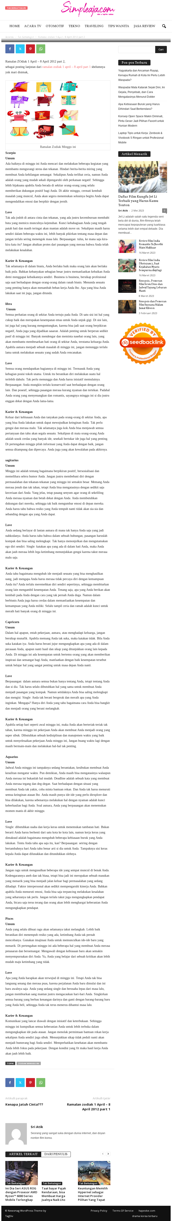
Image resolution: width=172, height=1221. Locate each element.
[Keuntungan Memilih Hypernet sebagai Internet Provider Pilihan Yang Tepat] (94, 1173)
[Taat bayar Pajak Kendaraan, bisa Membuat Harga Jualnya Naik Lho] (58, 1173)
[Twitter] (20, 48)
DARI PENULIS (55, 1154)
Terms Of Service (122, 1210)
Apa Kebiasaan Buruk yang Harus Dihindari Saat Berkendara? (139, 106)
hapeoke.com (147, 1210)
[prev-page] (103, 1154)
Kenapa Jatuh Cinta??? (24, 1104)
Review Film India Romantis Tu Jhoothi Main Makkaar (151, 244)
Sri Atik (19, 36)
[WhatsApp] (40, 48)
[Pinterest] (30, 48)
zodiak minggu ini (28, 1063)
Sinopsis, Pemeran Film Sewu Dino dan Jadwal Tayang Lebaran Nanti (153, 286)
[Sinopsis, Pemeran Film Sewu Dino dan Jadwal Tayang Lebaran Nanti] (127, 286)
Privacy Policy (99, 1210)
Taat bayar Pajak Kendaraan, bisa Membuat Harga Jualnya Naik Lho (54, 1194)
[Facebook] (9, 48)
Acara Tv (32, 26)
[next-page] (108, 1154)
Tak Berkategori (16, 7)
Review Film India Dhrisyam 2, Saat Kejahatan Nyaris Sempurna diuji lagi (150, 265)
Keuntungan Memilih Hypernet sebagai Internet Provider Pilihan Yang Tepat (93, 1194)
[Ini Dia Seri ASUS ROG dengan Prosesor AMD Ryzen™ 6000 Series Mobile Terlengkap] (21, 1173)
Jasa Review (144, 26)
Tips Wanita (118, 26)
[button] (164, 26)
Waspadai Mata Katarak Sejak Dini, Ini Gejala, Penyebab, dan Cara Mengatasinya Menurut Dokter (141, 92)
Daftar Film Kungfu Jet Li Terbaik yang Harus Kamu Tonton (138, 201)
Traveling (94, 26)
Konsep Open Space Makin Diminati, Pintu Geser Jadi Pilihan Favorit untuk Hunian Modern (141, 121)
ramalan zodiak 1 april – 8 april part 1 (66, 67)
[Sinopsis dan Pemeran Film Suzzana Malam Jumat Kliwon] (127, 306)
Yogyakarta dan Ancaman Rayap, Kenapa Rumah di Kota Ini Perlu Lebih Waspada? (141, 75)
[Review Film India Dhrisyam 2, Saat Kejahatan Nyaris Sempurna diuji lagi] (127, 265)
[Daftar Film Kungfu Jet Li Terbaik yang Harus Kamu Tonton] (142, 177)
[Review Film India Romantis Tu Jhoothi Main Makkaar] (127, 246)
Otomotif (55, 26)
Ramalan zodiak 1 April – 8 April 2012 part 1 (88, 1106)
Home (14, 26)
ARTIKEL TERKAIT (23, 1154)
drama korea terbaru (144, 1216)
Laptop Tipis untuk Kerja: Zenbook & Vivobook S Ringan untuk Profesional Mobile (141, 138)
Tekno (74, 26)
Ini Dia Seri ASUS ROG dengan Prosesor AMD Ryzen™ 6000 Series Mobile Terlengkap (21, 1194)
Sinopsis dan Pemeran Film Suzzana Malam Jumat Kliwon (152, 305)
